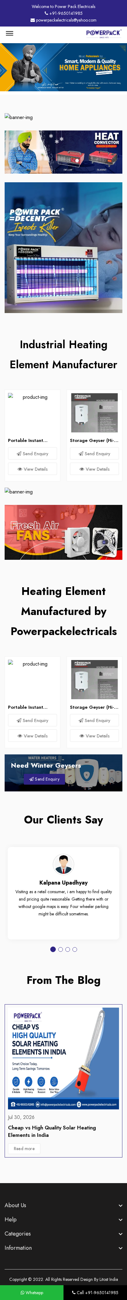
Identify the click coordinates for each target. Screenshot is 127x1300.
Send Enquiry (34, 453)
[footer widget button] (63, 1205)
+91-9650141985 (65, 13)
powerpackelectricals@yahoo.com (65, 20)
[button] (53, 949)
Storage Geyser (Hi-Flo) (92, 440)
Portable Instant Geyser (25, 440)
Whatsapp (33, 1293)
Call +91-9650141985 (97, 1293)
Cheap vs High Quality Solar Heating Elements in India (52, 1131)
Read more (24, 1148)
